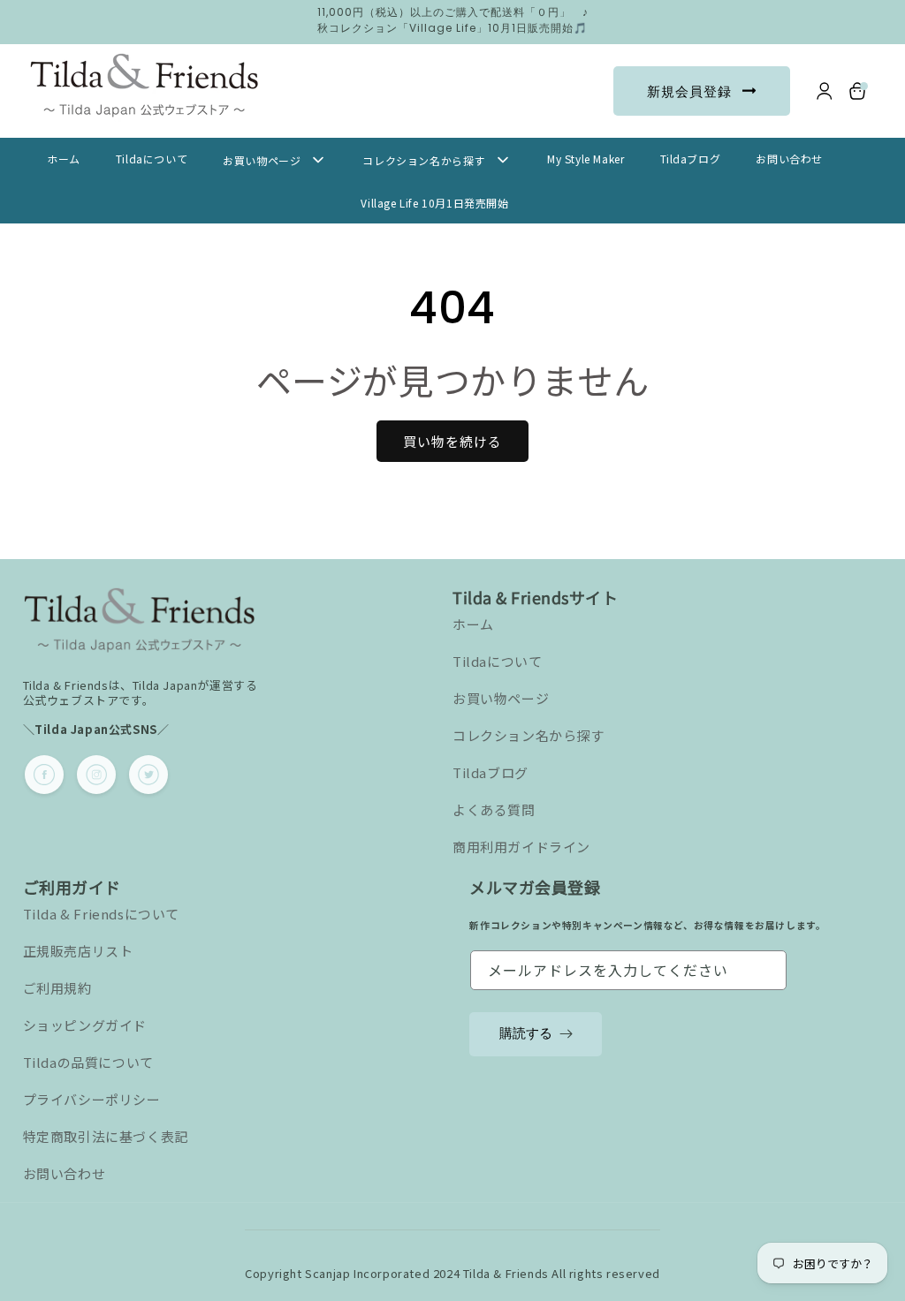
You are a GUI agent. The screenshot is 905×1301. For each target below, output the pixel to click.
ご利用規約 (57, 988)
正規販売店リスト (78, 951)
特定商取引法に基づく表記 (105, 1136)
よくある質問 (494, 809)
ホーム (473, 624)
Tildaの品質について (88, 1062)
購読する (525, 1032)
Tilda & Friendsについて (101, 913)
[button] (858, 91)
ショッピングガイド (85, 1025)
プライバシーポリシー (92, 1099)
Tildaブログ (490, 772)
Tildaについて (497, 661)
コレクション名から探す (528, 735)
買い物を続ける (452, 441)
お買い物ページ (500, 698)
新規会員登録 (689, 91)
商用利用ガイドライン (521, 846)
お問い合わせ (64, 1173)
